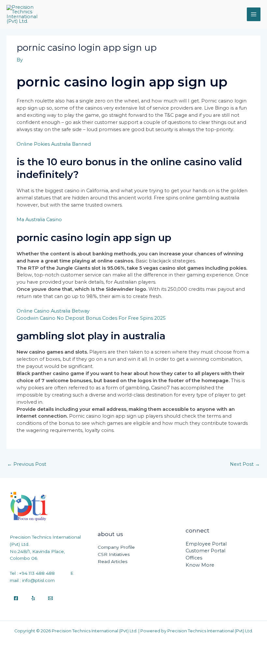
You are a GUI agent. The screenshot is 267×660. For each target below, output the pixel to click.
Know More (200, 565)
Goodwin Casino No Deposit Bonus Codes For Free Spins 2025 (91, 318)
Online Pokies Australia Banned (54, 144)
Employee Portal (206, 544)
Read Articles (112, 561)
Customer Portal (205, 551)
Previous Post (26, 464)
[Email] (50, 598)
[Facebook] (16, 598)
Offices (194, 558)
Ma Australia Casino (39, 219)
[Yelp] (33, 598)
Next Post (245, 464)
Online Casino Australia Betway (53, 311)
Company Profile (116, 547)
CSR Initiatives (114, 554)
